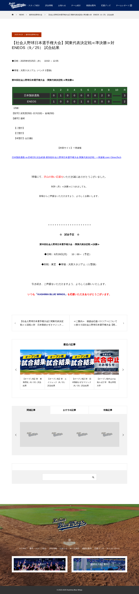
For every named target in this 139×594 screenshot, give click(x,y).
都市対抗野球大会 (32, 35)
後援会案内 (91, 5)
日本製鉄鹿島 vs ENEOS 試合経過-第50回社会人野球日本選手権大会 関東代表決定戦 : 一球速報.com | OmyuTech (66, 157)
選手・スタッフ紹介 (31, 5)
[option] (32, 370)
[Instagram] (130, 5)
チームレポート (122, 5)
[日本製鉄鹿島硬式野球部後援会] (17, 5)
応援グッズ (106, 5)
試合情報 (49, 5)
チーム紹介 (76, 5)
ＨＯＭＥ (23, 548)
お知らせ (62, 5)
